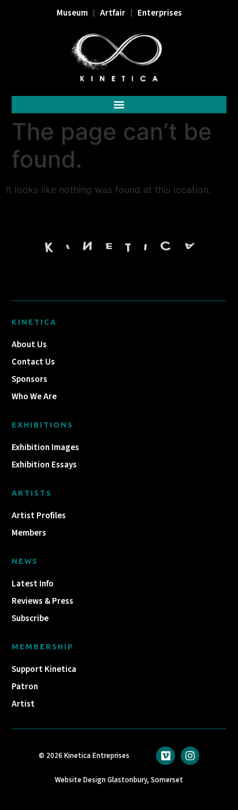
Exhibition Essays (44, 465)
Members (29, 533)
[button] (119, 104)
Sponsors (29, 379)
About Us (29, 345)
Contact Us (33, 362)
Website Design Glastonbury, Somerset (119, 780)
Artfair (112, 13)
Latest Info (33, 584)
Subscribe (30, 618)
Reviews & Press (42, 601)
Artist (23, 704)
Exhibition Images (45, 447)
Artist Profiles (39, 516)
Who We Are (34, 397)
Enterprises (159, 13)
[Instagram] (190, 755)
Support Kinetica (44, 669)
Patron (25, 687)
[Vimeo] (165, 755)
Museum (72, 13)
